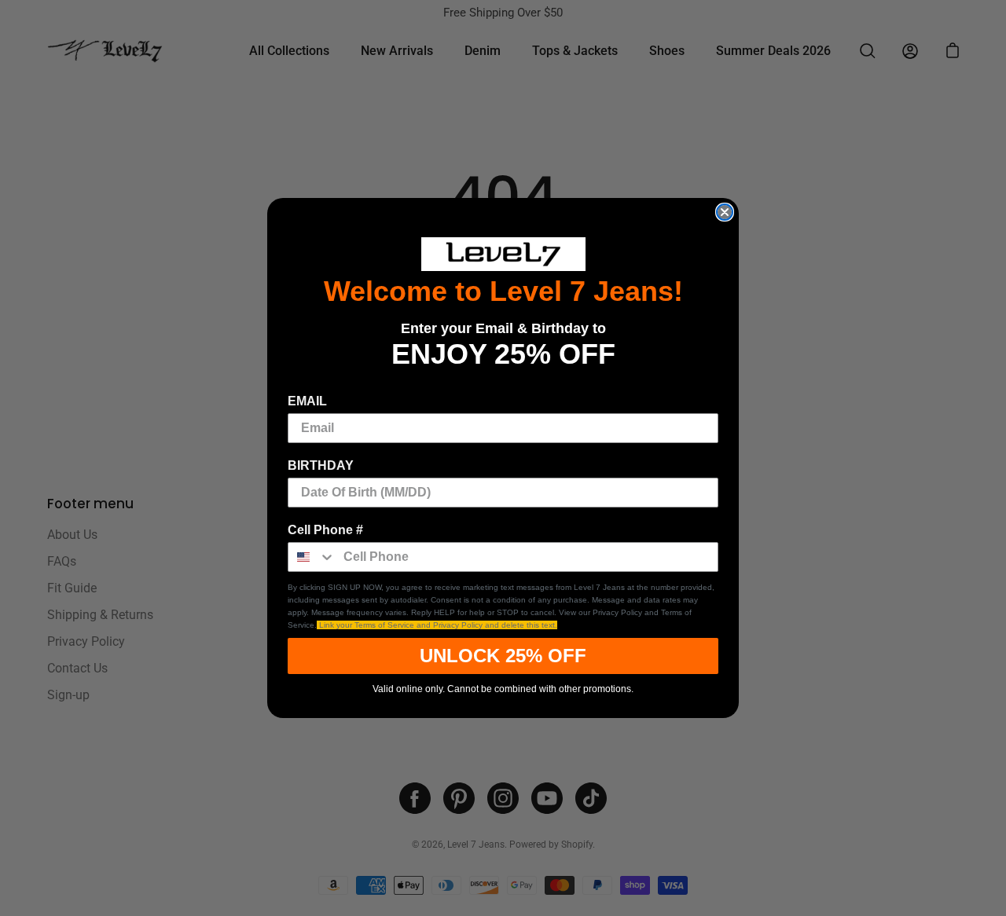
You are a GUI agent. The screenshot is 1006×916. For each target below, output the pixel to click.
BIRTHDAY (321, 465)
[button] (503, 254)
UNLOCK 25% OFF (503, 655)
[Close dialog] (724, 212)
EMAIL (307, 401)
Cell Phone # (325, 530)
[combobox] (312, 557)
